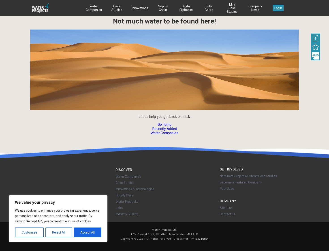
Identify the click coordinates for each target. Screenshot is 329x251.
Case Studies (116, 8)
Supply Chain (163, 8)
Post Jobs (227, 188)
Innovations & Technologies (135, 189)
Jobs (119, 208)
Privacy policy (200, 238)
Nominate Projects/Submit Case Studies (248, 176)
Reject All (58, 232)
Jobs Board (209, 8)
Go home (164, 124)
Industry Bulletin (127, 214)
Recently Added (164, 129)
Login (278, 8)
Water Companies (94, 8)
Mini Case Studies (232, 8)
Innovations (140, 8)
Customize (29, 232)
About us (226, 208)
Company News (255, 8)
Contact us (227, 214)
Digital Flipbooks (186, 8)
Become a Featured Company (241, 182)
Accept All (87, 232)
